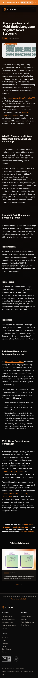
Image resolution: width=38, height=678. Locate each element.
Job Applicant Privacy (26, 671)
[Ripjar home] (10, 9)
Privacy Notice (6, 671)
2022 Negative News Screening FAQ (21, 98)
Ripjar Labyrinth (7, 622)
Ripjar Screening (7, 616)
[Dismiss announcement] (36, 2)
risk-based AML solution (14, 362)
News (4, 646)
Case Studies (25, 625)
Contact (4, 652)
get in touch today (27, 532)
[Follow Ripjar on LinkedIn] (3, 675)
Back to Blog (7, 18)
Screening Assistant (8, 619)
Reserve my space (26, 2)
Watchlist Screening (27, 622)
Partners (5, 643)
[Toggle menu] (33, 9)
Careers (4, 640)
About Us (5, 637)
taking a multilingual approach (13, 471)
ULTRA (4, 628)
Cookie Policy (15, 671)
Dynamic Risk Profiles (9, 625)
